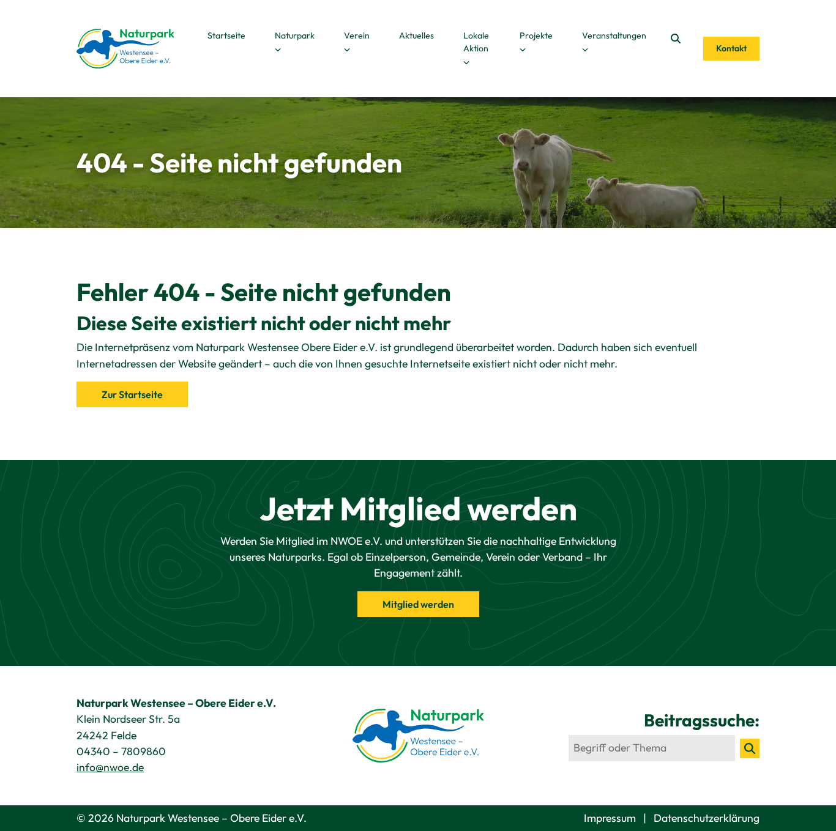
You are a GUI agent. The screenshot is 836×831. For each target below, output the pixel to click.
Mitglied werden (418, 604)
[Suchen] (749, 748)
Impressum (611, 818)
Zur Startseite (132, 394)
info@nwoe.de (110, 767)
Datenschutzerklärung (706, 818)
